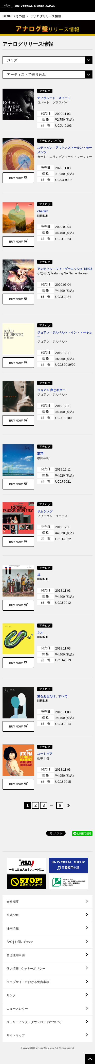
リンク (11, 995)
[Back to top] (90, 1059)
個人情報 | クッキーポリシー (26, 968)
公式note (13, 915)
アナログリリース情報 (46, 16)
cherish (42, 211)
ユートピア (44, 754)
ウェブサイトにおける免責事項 (28, 982)
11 (39, 575)
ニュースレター (17, 1008)
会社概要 (13, 901)
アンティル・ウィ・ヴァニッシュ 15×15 (64, 269)
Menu (89, 6)
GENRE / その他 (14, 16)
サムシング (44, 511)
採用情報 (13, 928)
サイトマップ (16, 1035)
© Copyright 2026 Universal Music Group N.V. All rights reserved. (47, 1048)
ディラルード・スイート (54, 98)
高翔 (40, 453)
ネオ (40, 632)
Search (78, 6)
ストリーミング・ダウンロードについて (34, 1022)
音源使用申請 (16, 955)
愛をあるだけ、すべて (52, 696)
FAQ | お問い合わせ (20, 942)
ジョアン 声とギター (51, 390)
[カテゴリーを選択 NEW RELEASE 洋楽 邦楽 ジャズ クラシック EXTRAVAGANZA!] (47, 60)
